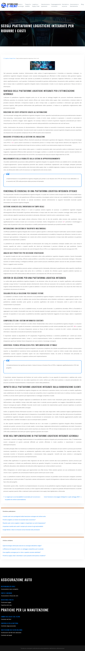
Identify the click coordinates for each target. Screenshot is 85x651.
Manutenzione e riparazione (45, 5)
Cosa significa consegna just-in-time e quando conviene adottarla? (22, 552)
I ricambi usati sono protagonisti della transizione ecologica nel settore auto (24, 516)
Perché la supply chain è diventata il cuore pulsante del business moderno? (24, 556)
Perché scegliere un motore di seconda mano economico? (19, 520)
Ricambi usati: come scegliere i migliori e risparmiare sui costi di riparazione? (24, 523)
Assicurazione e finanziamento (74, 5)
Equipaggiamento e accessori (56, 5)
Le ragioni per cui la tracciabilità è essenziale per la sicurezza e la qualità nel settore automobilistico (22, 498)
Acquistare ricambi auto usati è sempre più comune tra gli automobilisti (23, 526)
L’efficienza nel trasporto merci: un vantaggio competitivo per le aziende (23, 549)
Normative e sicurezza (65, 5)
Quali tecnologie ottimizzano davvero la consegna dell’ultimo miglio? (22, 546)
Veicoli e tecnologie (21, 5)
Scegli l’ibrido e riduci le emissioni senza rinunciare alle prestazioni (21, 530)
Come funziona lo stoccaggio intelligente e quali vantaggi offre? (62, 497)
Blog (82, 4)
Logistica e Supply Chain (35, 5)
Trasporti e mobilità (28, 5)
